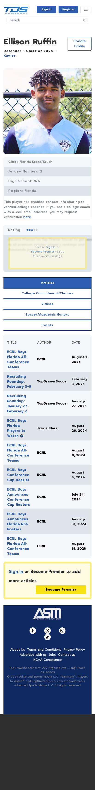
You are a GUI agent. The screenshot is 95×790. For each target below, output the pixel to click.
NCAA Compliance (47, 659)
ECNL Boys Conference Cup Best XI (18, 475)
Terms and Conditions (44, 649)
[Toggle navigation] (85, 9)
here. (27, 217)
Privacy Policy (74, 649)
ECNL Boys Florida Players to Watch (16, 428)
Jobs (52, 654)
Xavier (9, 55)
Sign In (46, 9)
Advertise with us (33, 654)
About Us (17, 649)
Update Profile (79, 44)
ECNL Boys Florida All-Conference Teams (18, 359)
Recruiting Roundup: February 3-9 (19, 381)
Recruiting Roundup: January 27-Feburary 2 (18, 404)
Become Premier (42, 252)
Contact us (66, 654)
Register (68, 9)
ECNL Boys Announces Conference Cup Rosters (18, 497)
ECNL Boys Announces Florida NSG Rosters (17, 521)
